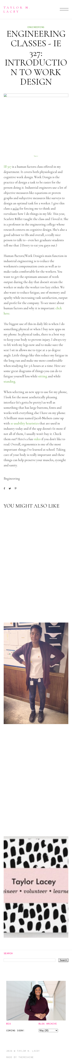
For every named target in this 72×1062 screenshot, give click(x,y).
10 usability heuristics (24, 423)
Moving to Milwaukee (24, 607)
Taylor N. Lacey (17, 9)
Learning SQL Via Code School (33, 820)
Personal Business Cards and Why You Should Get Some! (35, 921)
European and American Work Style (32, 710)
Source (36, 156)
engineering (36, 27)
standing (9, 381)
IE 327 (7, 167)
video (37, 439)
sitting (42, 376)
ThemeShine (26, 1057)
